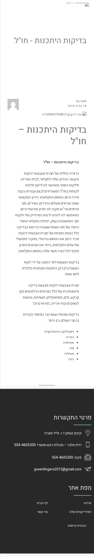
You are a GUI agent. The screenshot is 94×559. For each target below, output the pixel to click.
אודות (87, 503)
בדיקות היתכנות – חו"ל (52, 135)
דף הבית (42, 503)
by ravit (81, 101)
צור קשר (42, 511)
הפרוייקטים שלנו (80, 511)
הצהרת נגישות (77, 525)
